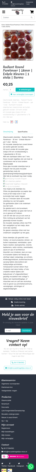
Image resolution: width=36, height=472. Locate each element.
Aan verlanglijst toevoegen (23, 94)
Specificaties (23, 132)
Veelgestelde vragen (29, 3)
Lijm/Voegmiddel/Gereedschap (13, 411)
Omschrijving (8, 132)
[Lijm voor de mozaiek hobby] (12, 181)
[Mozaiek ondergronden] (11, 186)
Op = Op (5, 421)
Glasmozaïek (6, 400)
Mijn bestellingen (8, 432)
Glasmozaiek (8, 164)
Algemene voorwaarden (11, 384)
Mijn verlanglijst (7, 438)
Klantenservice (7, 387)
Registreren (6, 428)
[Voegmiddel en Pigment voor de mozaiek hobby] (15, 184)
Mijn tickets (6, 435)
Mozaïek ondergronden (10, 414)
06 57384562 (5, 3)
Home (3, 24)
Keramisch (5, 404)
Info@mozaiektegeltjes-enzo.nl (17, 4)
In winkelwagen (25, 90)
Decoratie (5, 407)
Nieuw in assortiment (10, 417)
